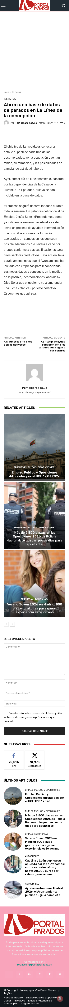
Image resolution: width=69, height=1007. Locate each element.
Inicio (7, 92)
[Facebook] (9, 974)
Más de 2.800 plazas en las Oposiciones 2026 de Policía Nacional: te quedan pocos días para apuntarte (34, 538)
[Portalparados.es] (34, 5)
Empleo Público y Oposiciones (34, 467)
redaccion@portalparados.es (34, 964)
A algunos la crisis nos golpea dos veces (18, 343)
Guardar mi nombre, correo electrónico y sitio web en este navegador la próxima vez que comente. (33, 717)
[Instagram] (19, 974)
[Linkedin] (29, 974)
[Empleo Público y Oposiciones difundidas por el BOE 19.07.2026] (34, 447)
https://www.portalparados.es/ (34, 392)
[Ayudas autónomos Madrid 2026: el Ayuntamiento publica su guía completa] (13, 890)
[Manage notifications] (60, 999)
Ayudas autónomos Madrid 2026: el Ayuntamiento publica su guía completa (44, 891)
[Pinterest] (39, 974)
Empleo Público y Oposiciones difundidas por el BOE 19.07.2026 (34, 474)
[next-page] (12, 624)
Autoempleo (32, 856)
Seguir (34, 753)
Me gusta (14, 753)
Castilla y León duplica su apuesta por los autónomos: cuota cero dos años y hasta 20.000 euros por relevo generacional (45, 867)
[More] (49, 135)
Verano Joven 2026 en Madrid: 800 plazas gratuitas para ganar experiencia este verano (34, 608)
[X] (60, 974)
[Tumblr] (49, 974)
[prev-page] (6, 624)
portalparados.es (26, 123)
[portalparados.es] (7, 122)
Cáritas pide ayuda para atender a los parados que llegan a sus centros (52, 346)
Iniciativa (16, 92)
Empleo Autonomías (34, 599)
